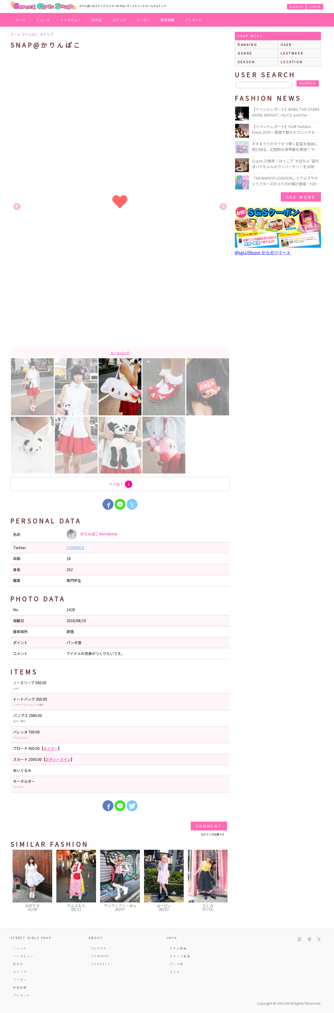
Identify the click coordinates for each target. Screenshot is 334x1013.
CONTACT (100, 964)
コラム (175, 972)
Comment (209, 826)
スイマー (50, 748)
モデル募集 (178, 948)
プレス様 (176, 964)
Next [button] (223, 207)
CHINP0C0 (75, 547)
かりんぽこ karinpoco (98, 533)
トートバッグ (120, 352)
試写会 (97, 19)
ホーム (21, 19)
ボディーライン (58, 759)
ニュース (43, 19)
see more (301, 197)
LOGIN (315, 6)
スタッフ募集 (180, 956)
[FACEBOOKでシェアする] (108, 504)
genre (245, 53)
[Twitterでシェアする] (132, 805)
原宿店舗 (168, 19)
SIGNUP (296, 6)
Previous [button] (17, 207)
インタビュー (70, 19)
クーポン (143, 19)
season (246, 61)
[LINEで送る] (120, 504)
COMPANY (100, 956)
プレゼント (193, 19)
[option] (120, 207)
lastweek (292, 53)
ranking (247, 44)
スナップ (119, 19)
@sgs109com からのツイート (263, 252)
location (292, 61)
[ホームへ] (43, 6)
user (286, 44)
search (307, 83)
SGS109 (98, 948)
